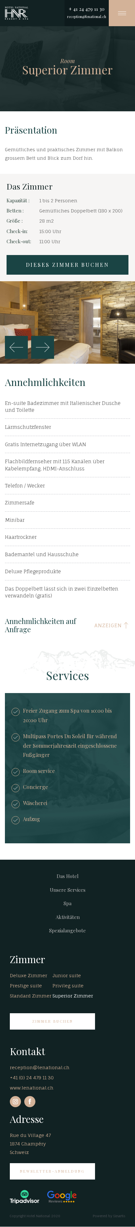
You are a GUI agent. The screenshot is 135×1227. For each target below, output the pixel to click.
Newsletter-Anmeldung (52, 1171)
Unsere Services (68, 890)
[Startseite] (16, 13)
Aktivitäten (68, 917)
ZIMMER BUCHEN (52, 1021)
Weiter (42, 347)
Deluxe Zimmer (28, 975)
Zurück (16, 347)
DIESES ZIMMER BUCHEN (67, 264)
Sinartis (119, 1216)
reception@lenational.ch (86, 16)
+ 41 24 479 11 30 (87, 9)
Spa (67, 903)
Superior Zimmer (72, 995)
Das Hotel (68, 876)
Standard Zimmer (30, 995)
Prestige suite (26, 985)
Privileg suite (68, 985)
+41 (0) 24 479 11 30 (32, 1077)
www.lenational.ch (31, 1087)
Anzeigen (108, 625)
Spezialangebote (67, 930)
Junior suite (66, 975)
